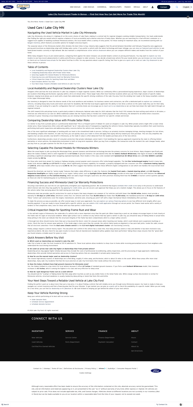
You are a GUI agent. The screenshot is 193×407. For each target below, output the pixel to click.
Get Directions (137, 351)
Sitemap (47, 368)
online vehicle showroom (97, 50)
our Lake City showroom (148, 60)
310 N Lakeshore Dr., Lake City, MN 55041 (177, 2)
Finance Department (106, 338)
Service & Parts (115, 7)
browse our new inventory (153, 58)
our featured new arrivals (46, 60)
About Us (135, 346)
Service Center (71, 338)
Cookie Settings (85, 373)
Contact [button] (163, 7)
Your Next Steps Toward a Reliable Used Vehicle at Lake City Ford (56, 84)
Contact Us (37, 368)
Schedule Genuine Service (41, 304)
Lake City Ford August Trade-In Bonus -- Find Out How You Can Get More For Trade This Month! (96, 14)
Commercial (101, 7)
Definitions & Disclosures (73, 368)
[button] (177, 7)
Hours (133, 338)
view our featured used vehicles (147, 48)
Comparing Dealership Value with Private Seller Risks (51, 73)
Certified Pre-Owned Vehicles (43, 346)
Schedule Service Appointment (43, 302)
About (145, 7)
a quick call (129, 60)
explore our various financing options (113, 201)
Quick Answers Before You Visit (43, 82)
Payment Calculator (106, 342)
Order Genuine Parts (39, 299)
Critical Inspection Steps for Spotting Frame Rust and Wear (53, 79)
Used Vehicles (88, 7)
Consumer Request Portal (126, 368)
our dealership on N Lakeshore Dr (61, 288)
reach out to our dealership (114, 106)
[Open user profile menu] (152, 7)
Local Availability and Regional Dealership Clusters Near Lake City (56, 70)
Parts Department (72, 342)
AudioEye (111, 368)
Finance (127, 7)
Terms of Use (57, 368)
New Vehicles (75, 7)
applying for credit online (73, 188)
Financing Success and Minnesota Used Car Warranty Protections (55, 77)
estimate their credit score (127, 186)
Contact (134, 342)
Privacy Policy (90, 368)
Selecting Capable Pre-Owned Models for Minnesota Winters (54, 75)
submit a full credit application (100, 203)
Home (41, 22)
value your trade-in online (89, 134)
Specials (137, 7)
